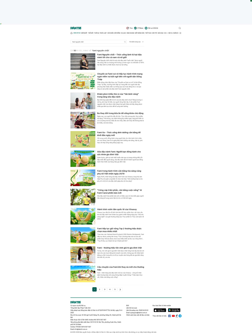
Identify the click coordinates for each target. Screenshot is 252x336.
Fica (131, 28)
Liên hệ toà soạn (131, 308)
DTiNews (140, 28)
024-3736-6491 (83, 320)
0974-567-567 (86, 327)
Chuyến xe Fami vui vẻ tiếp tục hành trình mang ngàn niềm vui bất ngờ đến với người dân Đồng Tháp (119, 77)
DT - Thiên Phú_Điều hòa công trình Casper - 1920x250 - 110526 (126, 1)
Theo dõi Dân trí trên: (160, 316)
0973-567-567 (101, 320)
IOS (160, 310)
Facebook (169, 315)
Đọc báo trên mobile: (162, 305)
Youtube (173, 315)
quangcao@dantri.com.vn (138, 312)
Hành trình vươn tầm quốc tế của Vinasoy (117, 209)
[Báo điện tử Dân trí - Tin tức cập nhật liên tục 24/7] (75, 28)
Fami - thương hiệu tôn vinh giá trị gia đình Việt (119, 248)
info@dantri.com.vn (80, 329)
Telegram (180, 315)
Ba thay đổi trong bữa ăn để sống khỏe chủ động (120, 113)
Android (174, 310)
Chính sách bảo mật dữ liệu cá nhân (137, 315)
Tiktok (177, 315)
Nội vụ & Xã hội (153, 28)
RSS (127, 305)
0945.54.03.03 (143, 310)
